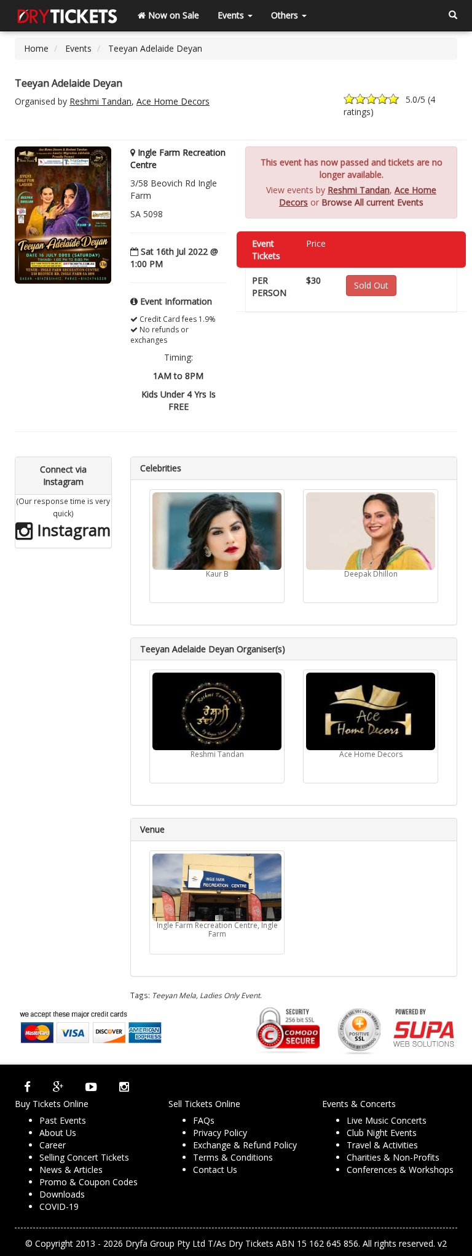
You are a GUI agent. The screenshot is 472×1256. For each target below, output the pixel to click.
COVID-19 (59, 1206)
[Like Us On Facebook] (27, 1086)
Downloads (62, 1194)
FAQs (203, 1120)
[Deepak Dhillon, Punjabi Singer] (370, 531)
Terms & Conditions (233, 1157)
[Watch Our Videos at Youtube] (91, 1086)
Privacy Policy (220, 1132)
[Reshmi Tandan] (216, 711)
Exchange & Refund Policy (245, 1145)
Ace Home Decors (173, 101)
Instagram (72, 529)
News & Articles (71, 1169)
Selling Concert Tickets (84, 1157)
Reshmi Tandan (100, 101)
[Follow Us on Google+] (58, 1086)
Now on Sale (172, 15)
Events (232, 15)
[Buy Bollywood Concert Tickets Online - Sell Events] (67, 15)
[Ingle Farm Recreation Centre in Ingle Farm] (216, 887)
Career (52, 1145)
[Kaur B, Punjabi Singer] (216, 531)
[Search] (452, 15)
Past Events (62, 1120)
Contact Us (215, 1169)
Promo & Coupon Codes (88, 1182)
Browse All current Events (372, 202)
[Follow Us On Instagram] (124, 1086)
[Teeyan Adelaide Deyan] (63, 214)
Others (286, 15)
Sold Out (371, 285)
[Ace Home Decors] (370, 711)
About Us (57, 1132)
